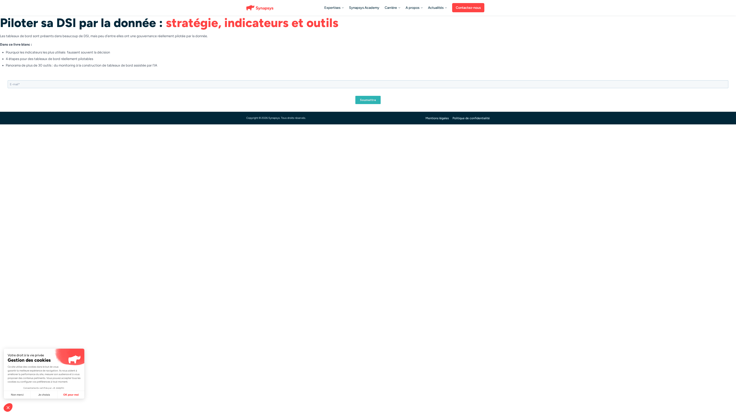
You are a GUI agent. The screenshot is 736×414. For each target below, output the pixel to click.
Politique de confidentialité (471, 118)
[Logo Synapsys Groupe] (260, 7)
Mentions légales (437, 118)
